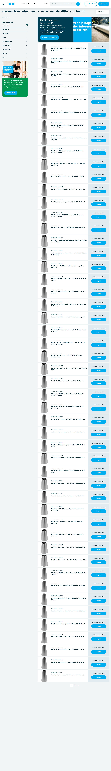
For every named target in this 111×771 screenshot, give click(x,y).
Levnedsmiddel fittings (44, 4)
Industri (22, 4)
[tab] (15, 22)
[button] (3, 4)
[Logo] (11, 4)
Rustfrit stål (31, 4)
